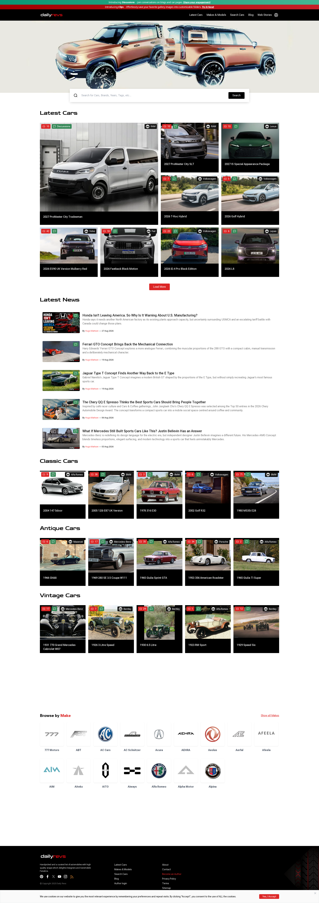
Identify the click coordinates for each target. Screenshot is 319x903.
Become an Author (171, 874)
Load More (159, 286)
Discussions (63, 126)
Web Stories (265, 14)
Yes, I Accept (269, 896)
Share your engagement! (196, 2)
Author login (120, 883)
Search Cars (237, 14)
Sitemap (166, 888)
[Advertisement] (99, 683)
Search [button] (238, 95)
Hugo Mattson (92, 331)
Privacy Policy (169, 878)
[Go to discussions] (175, 126)
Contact (166, 869)
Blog (251, 14)
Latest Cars (196, 14)
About (165, 864)
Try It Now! (208, 6)
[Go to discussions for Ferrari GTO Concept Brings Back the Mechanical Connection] (75, 344)
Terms (165, 883)
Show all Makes (270, 715)
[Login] (276, 15)
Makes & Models (216, 14)
